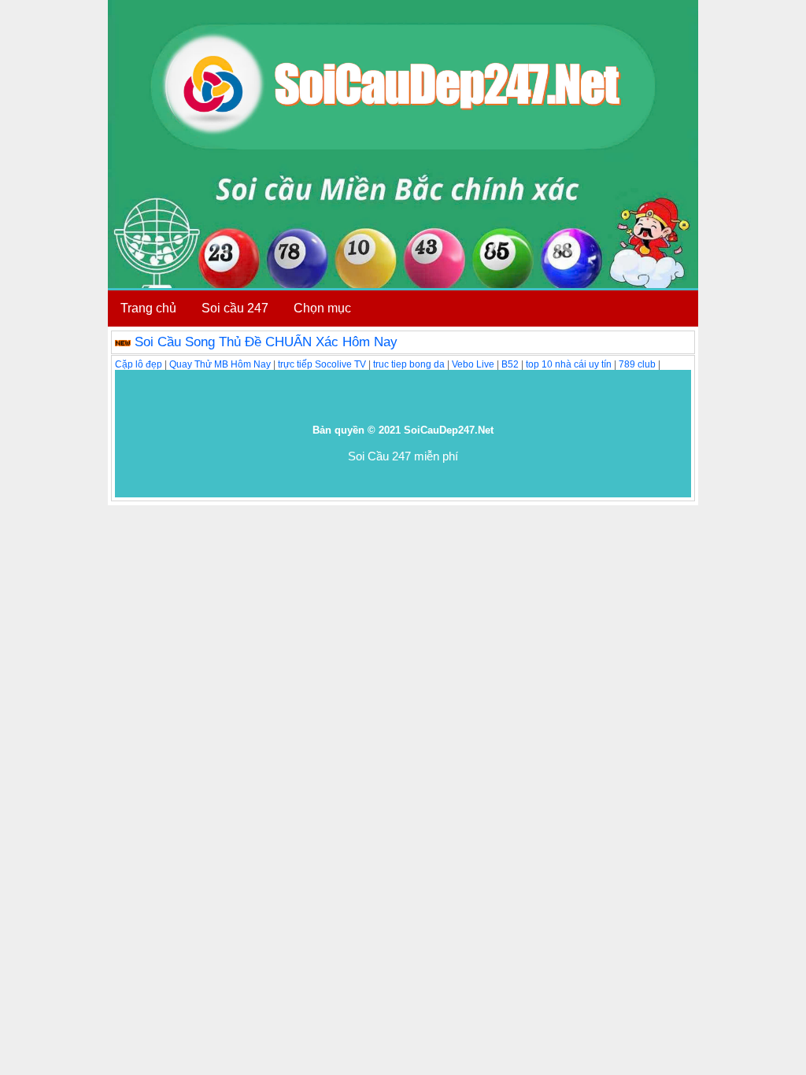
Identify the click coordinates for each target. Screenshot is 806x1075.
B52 (510, 364)
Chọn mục (322, 308)
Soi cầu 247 (235, 308)
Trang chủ (148, 308)
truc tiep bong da (409, 364)
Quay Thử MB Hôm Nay (220, 364)
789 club (637, 364)
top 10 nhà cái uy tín (569, 364)
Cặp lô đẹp (138, 364)
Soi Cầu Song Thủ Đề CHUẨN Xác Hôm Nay (266, 341)
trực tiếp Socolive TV (322, 364)
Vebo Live (473, 364)
